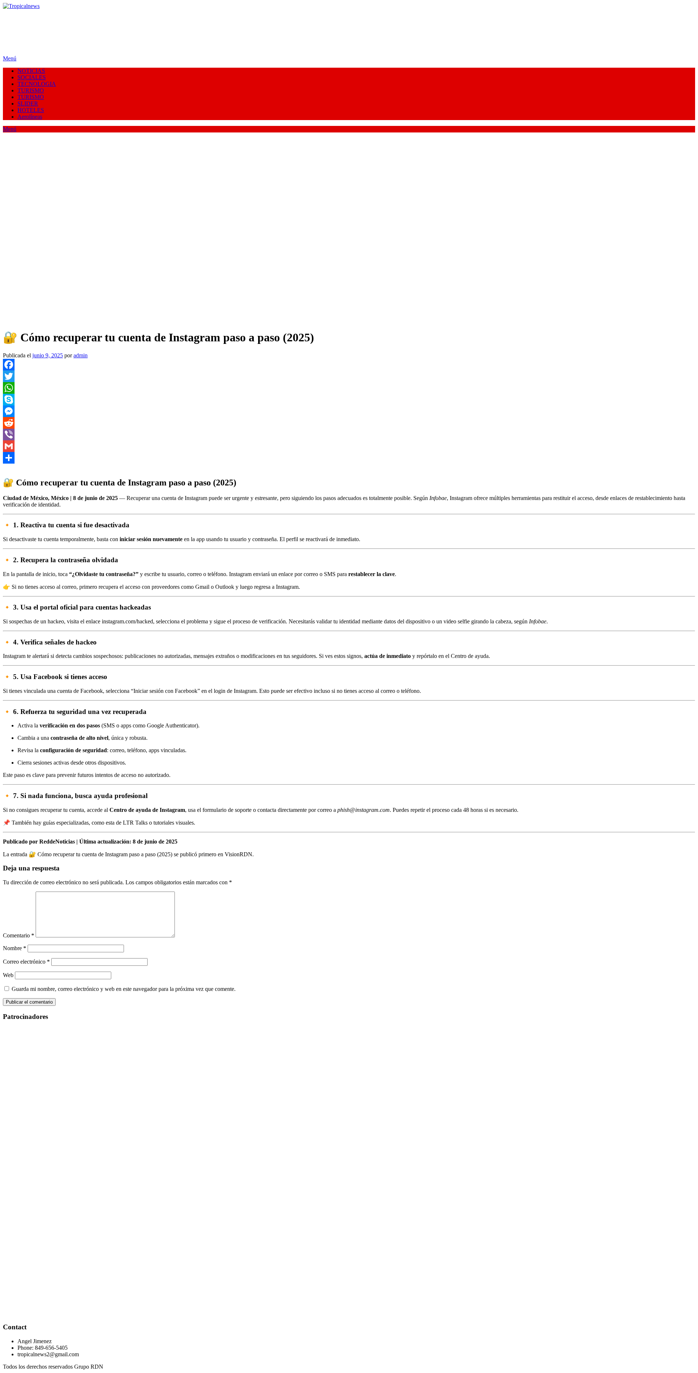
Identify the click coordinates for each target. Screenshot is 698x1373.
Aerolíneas (29, 117)
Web (8, 975)
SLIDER (27, 103)
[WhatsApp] (349, 388)
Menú (9, 58)
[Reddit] (349, 423)
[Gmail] (349, 446)
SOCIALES (31, 77)
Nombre (14, 948)
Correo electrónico (26, 962)
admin (80, 355)
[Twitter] (349, 376)
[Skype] (349, 399)
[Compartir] (349, 458)
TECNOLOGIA (36, 84)
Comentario (18, 935)
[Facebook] (349, 364)
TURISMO (30, 90)
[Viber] (349, 434)
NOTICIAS (31, 71)
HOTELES (30, 110)
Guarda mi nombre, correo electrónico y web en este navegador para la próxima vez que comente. (124, 989)
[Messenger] (349, 411)
